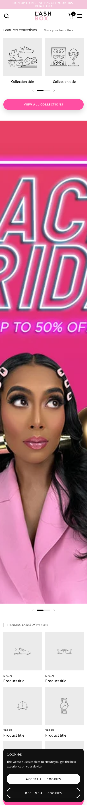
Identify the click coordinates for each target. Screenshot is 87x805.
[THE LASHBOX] (43, 16)
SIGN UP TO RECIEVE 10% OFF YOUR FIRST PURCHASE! (43, 4)
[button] (6, 16)
